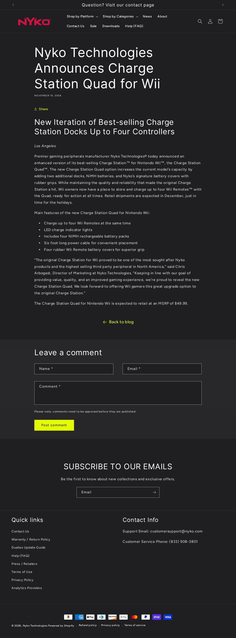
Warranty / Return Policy (31, 539)
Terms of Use (22, 572)
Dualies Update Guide (29, 547)
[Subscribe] (154, 492)
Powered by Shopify (61, 625)
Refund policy (88, 625)
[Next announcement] (223, 4)
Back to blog (121, 321)
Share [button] (43, 109)
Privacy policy (110, 625)
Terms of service (135, 625)
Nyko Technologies (35, 625)
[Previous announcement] (13, 4)
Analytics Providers (27, 588)
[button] (82, 16)
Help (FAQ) (21, 556)
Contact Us (20, 531)
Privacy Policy (22, 580)
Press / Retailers (24, 564)
